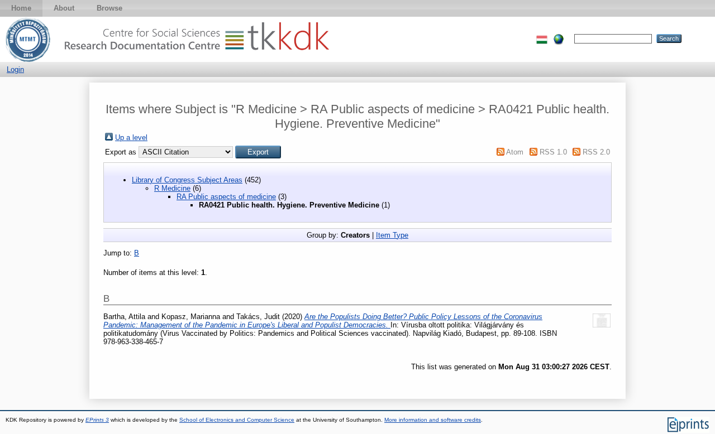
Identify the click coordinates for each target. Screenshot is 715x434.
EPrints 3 (97, 420)
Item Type (392, 235)
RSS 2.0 (596, 152)
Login (15, 69)
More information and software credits (432, 420)
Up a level (131, 137)
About (64, 8)
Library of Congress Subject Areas (187, 180)
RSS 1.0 (553, 152)
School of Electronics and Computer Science (236, 420)
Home (21, 8)
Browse (109, 8)
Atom (514, 152)
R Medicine (172, 188)
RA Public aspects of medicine (226, 196)
